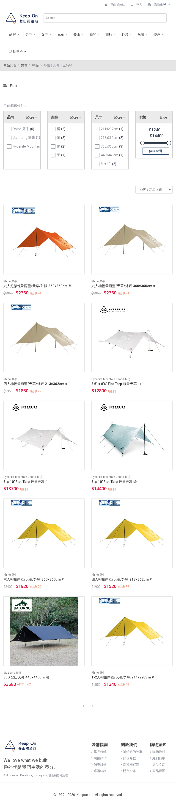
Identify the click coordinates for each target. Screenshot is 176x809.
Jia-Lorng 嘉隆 (25, 138)
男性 (28, 34)
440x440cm (112, 155)
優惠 (157, 34)
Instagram (40, 775)
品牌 (12, 34)
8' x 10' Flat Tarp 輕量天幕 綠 (114, 482)
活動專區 (16, 51)
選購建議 (100, 771)
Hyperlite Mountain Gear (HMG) (25, 146)
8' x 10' (108, 164)
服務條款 (129, 758)
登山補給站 (117, 4)
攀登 (92, 34)
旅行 (108, 34)
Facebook (26, 775)
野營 (124, 34)
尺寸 (98, 117)
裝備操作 (100, 758)
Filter (13, 86)
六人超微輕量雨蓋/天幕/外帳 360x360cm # (37, 286)
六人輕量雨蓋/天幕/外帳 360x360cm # (33, 579)
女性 (44, 34)
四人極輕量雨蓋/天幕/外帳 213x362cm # (35, 384)
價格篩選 (156, 151)
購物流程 (158, 752)
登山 (76, 34)
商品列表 (9, 65)
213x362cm (112, 138)
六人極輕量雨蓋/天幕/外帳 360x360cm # (123, 286)
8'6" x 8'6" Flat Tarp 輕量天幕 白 (116, 384)
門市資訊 (129, 771)
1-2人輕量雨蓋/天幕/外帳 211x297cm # (122, 677)
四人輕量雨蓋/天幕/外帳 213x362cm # (121, 579)
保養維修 (100, 764)
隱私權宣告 (131, 764)
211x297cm (112, 129)
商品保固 (158, 771)
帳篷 (35, 65)
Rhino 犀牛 (23, 129)
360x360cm (112, 146)
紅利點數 (158, 758)
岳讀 (141, 34)
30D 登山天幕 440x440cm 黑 (26, 677)
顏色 (54, 117)
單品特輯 (100, 752)
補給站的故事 (132, 752)
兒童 (60, 34)
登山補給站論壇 (58, 775)
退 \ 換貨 (158, 764)
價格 (142, 117)
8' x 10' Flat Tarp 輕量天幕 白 (26, 482)
